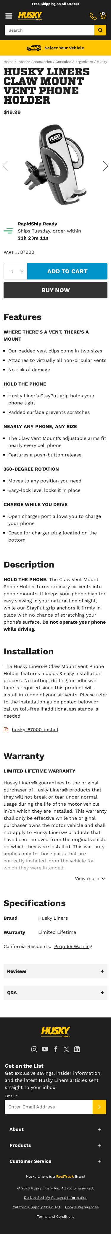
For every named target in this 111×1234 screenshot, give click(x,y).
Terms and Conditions (55, 1217)
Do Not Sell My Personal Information (55, 1198)
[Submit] (99, 1107)
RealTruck (65, 1176)
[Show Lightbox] (55, 165)
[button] (55, 1129)
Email (11, 1096)
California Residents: (48, 946)
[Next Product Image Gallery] (105, 166)
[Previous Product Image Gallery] (5, 166)
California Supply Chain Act (36, 1207)
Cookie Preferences (82, 1207)
